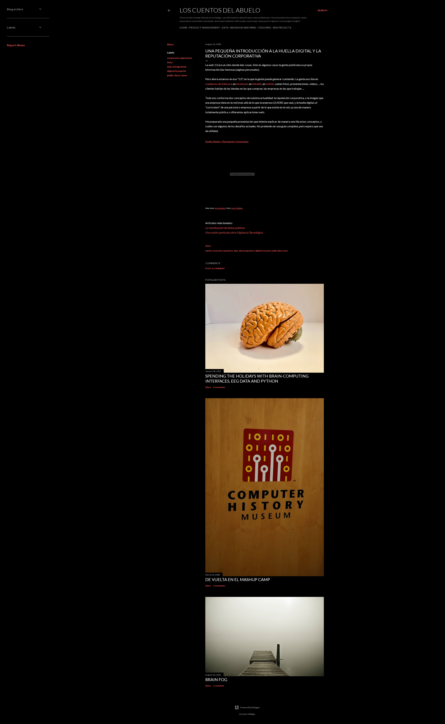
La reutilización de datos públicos (225, 227)
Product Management (204, 27)
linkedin (257, 83)
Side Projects (282, 27)
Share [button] (170, 44)
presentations (220, 208)
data (170, 62)
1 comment (218, 685)
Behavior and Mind (243, 27)
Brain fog (216, 679)
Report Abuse (16, 45)
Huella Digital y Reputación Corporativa (226, 141)
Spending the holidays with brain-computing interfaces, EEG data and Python (257, 378)
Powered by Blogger (250, 707)
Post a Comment (215, 268)
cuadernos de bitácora (218, 83)
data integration (177, 66)
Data (225, 27)
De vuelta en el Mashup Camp (237, 579)
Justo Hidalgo (236, 208)
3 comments (219, 585)
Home (183, 27)
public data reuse (177, 75)
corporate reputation (179, 57)
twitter (270, 83)
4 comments (219, 387)
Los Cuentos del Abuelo (220, 10)
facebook (242, 83)
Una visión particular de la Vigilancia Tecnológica (234, 232)
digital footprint (176, 70)
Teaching (264, 27)
